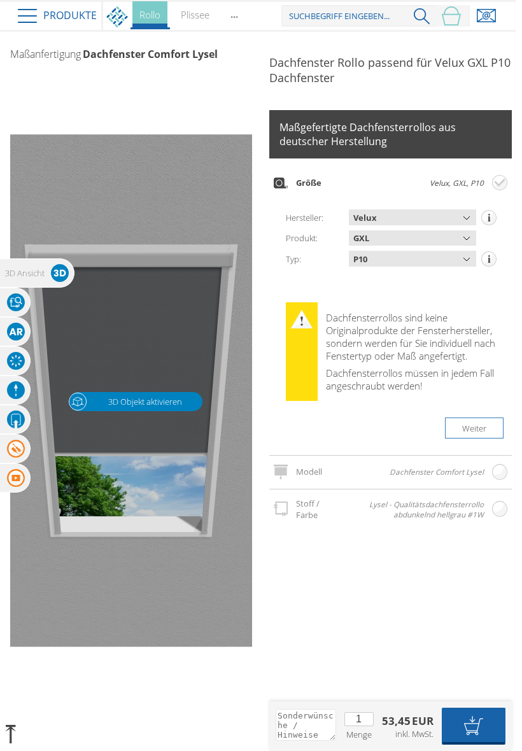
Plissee (195, 14)
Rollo (149, 14)
